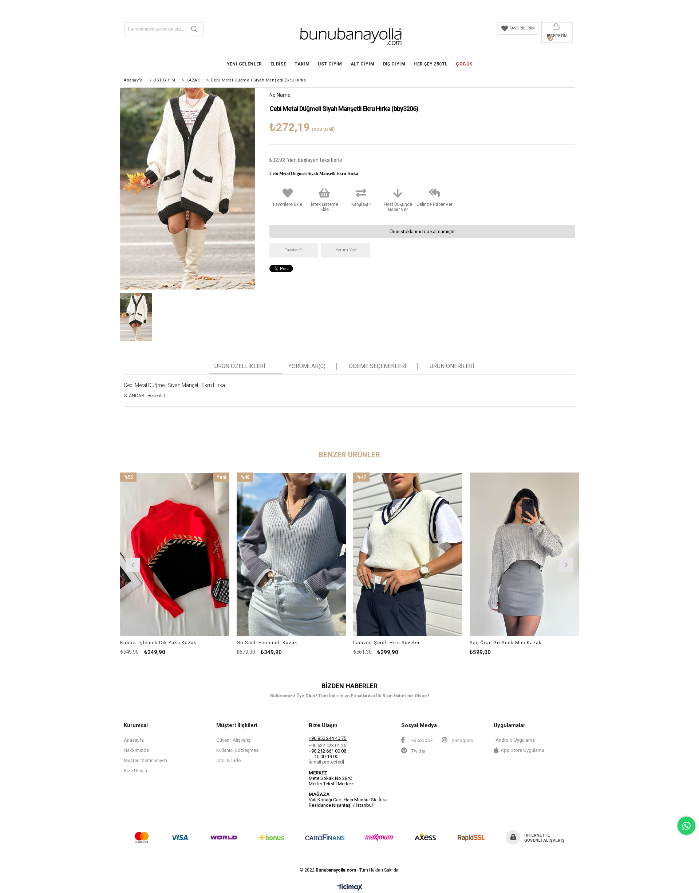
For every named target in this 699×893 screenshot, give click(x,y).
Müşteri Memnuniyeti (145, 760)
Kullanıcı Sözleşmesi (238, 750)
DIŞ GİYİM (394, 64)
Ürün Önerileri (452, 366)
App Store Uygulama (522, 750)
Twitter (418, 751)
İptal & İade (228, 760)
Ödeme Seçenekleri (377, 366)
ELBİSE (278, 64)
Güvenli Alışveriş (233, 740)
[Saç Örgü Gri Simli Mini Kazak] (524, 554)
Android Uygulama (515, 740)
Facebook (421, 740)
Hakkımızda (136, 750)
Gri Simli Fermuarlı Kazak (267, 642)
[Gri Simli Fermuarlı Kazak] (291, 554)
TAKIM (302, 64)
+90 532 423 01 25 (327, 745)
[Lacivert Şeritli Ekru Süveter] (407, 554)
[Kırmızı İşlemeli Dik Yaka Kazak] (174, 554)
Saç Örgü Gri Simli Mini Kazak (506, 642)
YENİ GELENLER (244, 64)
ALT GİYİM (363, 64)
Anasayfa (134, 740)
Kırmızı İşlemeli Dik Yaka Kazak (158, 642)
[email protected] (326, 762)
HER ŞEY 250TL (430, 64)
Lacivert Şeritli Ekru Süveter (386, 642)
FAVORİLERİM (522, 28)
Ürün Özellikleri (239, 366)
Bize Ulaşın (135, 770)
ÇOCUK (464, 64)
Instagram (462, 740)
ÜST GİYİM (330, 64)
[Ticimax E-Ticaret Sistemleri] (350, 887)
